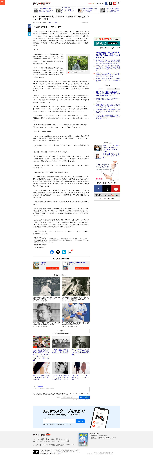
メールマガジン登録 (108, 198)
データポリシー (48, 445)
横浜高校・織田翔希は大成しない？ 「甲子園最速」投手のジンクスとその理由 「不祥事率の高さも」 (108, 80)
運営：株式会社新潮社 (58, 445)
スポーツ (51, 22)
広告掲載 (46, 444)
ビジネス (35, 441)
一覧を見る (61, 331)
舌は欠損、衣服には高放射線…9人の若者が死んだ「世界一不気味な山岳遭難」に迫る (108, 100)
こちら (58, 453)
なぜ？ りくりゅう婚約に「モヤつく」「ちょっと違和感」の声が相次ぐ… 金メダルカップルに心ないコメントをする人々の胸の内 (108, 74)
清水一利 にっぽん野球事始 (40, 22)
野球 (56, 22)
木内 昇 (41, 264)
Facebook (98, 186)
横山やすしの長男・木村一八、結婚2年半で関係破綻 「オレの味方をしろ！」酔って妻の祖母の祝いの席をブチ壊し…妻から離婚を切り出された (108, 62)
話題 (42, 439)
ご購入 (67, 444)
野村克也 (71, 264)
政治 (52, 439)
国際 (57, 439)
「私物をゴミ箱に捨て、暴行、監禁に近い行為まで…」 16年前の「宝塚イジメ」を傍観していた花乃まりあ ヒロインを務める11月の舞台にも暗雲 (108, 68)
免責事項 (72, 444)
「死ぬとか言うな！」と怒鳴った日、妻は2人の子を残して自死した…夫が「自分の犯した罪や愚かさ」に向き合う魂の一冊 (108, 105)
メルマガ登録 (99, 3)
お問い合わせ (52, 444)
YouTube (116, 186)
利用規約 (45, 424)
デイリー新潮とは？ (37, 444)
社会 (47, 439)
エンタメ (63, 439)
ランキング (36, 439)
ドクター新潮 (65, 441)
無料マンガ (55, 441)
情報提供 (91, 3)
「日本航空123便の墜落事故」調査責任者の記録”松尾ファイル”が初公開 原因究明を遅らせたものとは (108, 111)
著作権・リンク (60, 444)
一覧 (119, 47)
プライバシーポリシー (38, 445)
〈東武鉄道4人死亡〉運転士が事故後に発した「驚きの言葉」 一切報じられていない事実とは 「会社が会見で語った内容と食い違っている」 (108, 55)
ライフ (70, 439)
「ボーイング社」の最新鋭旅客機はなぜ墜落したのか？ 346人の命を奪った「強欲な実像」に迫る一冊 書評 (108, 117)
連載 (49, 441)
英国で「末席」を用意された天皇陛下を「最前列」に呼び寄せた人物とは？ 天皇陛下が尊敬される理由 (108, 93)
